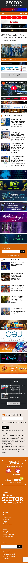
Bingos (5, 521)
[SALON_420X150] (13, 217)
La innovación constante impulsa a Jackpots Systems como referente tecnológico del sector (18, 123)
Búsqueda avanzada (13, 255)
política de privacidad (17, 422)
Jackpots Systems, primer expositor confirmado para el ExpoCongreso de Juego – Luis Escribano (17, 148)
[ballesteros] (13, 347)
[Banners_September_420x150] (13, 369)
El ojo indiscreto (8, 536)
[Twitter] (26, 13)
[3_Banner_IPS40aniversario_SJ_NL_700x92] (14, 107)
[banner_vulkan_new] (14, 63)
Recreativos (7, 517)
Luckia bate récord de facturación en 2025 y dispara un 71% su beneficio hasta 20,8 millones (17, 299)
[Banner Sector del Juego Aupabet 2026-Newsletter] (14, 98)
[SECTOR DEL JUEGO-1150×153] (14, 22)
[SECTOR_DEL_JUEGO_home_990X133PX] (14, 18)
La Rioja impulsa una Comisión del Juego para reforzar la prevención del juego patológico (18, 311)
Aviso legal (6, 552)
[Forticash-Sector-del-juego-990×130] (14, 26)
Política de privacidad (9, 554)
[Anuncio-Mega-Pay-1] (13, 207)
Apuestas (6, 519)
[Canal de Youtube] (21, 13)
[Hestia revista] (14, 75)
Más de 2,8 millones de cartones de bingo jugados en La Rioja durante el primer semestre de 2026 (17, 276)
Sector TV (6, 529)
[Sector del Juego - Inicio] (14, 3)
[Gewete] (13, 228)
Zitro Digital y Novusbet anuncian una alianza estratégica (17, 264)
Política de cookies (9, 556)
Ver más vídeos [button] (13, 403)
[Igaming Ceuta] (13, 196)
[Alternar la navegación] (3, 13)
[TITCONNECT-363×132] (13, 358)
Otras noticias (7, 524)
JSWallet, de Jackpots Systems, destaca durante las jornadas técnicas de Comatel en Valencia (18, 135)
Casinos (5, 515)
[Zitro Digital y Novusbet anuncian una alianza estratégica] (5, 266)
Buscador (7, 248)
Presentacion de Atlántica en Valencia (17, 394)
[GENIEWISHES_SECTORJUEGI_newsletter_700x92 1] (14, 30)
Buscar (22, 251)
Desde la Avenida (8, 534)
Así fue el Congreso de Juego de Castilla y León (17, 386)
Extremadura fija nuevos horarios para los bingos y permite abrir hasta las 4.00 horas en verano (18, 288)
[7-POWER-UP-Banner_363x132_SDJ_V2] (13, 175)
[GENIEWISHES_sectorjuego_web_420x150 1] (13, 325)
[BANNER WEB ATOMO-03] (13, 239)
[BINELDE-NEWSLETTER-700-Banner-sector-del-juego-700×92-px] (14, 103)
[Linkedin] (24, 13)
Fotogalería (6, 532)
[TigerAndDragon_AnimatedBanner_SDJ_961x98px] (14, 9)
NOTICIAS (6, 513)
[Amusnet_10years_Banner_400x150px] (13, 185)
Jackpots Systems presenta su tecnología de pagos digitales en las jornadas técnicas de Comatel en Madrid (18, 161)
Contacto (6, 558)
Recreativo (4, 59)
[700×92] (14, 111)
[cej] (13, 336)
